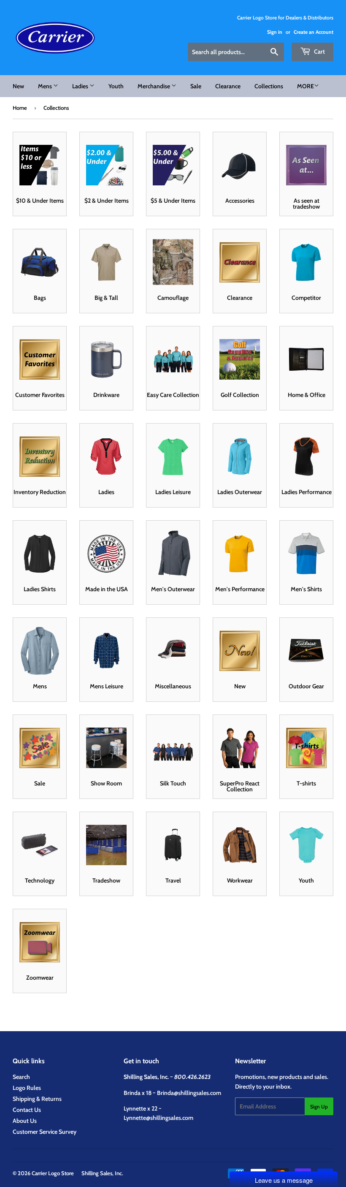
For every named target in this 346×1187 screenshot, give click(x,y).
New (18, 86)
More (305, 86)
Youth (116, 86)
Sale (195, 86)
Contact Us (27, 1110)
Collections (268, 86)
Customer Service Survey (44, 1131)
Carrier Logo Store (53, 1173)
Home (20, 107)
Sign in (274, 32)
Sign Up (319, 1106)
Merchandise (154, 86)
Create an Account (313, 32)
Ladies (80, 86)
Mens (45, 86)
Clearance (228, 86)
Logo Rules (27, 1088)
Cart (319, 51)
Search (21, 1077)
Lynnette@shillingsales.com (158, 1118)
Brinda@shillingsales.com (189, 1093)
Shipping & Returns (37, 1099)
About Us (25, 1121)
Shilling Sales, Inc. (102, 1173)
